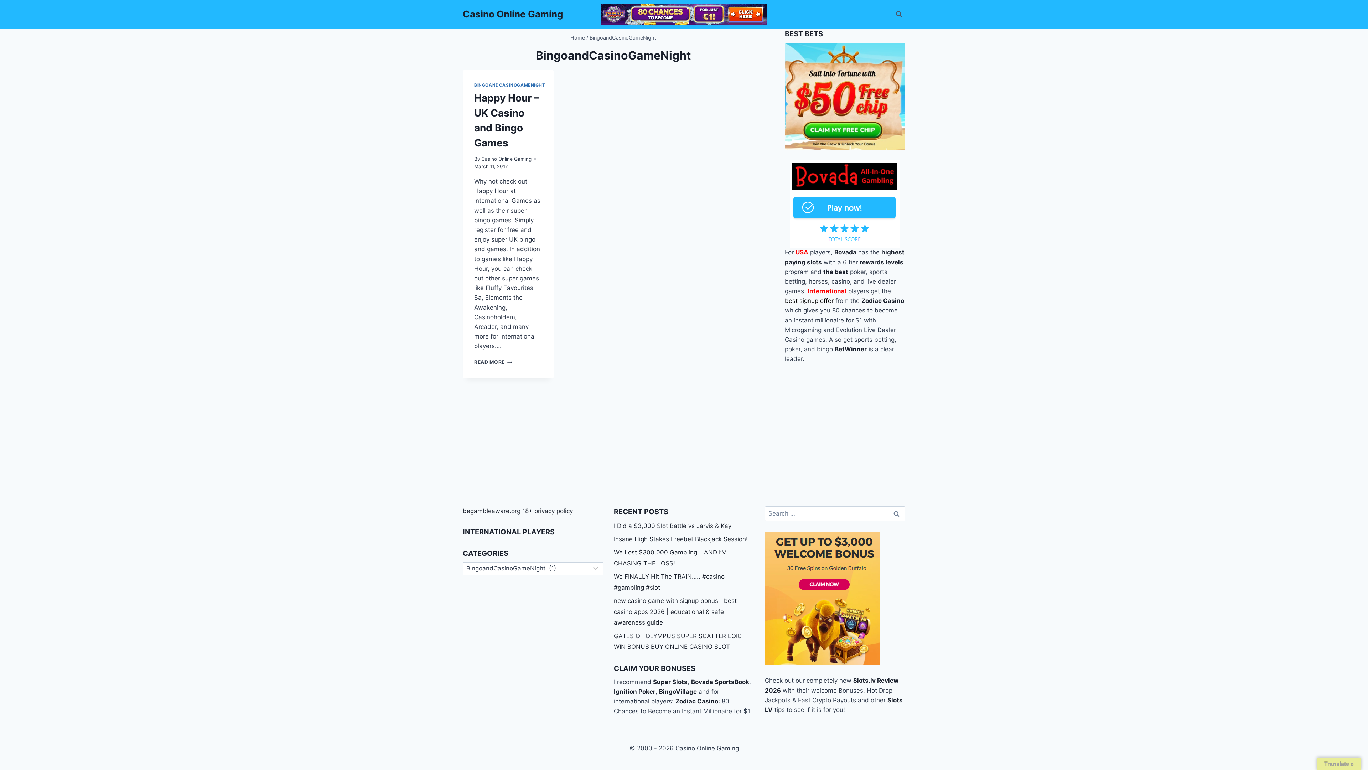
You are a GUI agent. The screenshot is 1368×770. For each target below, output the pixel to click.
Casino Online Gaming (506, 159)
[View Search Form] (898, 14)
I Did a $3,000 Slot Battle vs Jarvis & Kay (672, 525)
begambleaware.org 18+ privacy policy (518, 511)
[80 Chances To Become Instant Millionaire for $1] (684, 14)
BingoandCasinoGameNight (509, 85)
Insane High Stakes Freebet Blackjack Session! (681, 539)
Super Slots (670, 682)
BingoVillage (678, 691)
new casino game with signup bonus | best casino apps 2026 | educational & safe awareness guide (675, 611)
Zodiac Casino (696, 701)
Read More (493, 362)
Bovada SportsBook (720, 682)
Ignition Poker (635, 691)
